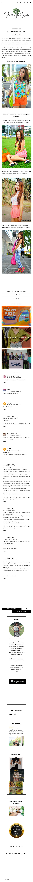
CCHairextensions (17, 44)
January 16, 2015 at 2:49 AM (14, 435)
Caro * (9, 449)
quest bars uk (13, 575)
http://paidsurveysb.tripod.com (10, 499)
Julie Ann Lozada (14, 879)
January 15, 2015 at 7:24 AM (14, 404)
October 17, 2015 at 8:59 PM (10, 539)
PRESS (11, 727)
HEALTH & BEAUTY (21, 291)
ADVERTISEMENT (12, 291)
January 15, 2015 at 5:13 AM (14, 377)
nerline (9, 403)
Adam (8, 390)
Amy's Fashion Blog (13, 376)
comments (16, 298)
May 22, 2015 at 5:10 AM (9, 465)
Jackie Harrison (12, 434)
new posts (11, 609)
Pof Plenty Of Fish (13, 548)
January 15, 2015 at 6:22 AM (14, 391)
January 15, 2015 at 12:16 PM (10, 418)
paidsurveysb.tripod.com (9, 528)
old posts (21, 611)
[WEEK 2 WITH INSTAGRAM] (16, 793)
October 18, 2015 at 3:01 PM (10, 559)
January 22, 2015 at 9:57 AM (14, 450)
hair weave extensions (11, 227)
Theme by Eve (24, 879)
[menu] (2, 2)
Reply (4, 382)
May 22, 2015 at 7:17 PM (9, 510)
